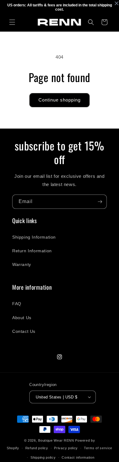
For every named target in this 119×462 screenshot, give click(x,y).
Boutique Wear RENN (56, 440)
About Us (21, 317)
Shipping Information (34, 237)
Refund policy (36, 448)
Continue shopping (59, 99)
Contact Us (23, 331)
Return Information (32, 250)
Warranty (21, 264)
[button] (12, 22)
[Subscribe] (99, 202)
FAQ (16, 303)
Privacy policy (66, 448)
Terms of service (98, 448)
